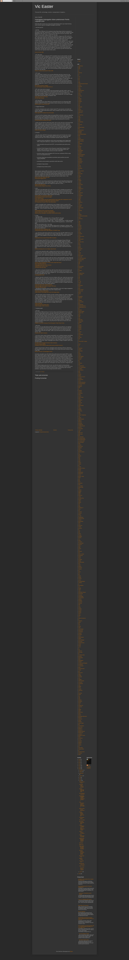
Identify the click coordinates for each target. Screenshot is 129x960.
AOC (79, 104)
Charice (79, 194)
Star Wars (80, 634)
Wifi (79, 724)
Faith (79, 262)
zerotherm (80, 753)
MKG (79, 457)
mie (79, 453)
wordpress (80, 734)
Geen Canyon (80, 289)
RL (78, 584)
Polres (79, 558)
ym (78, 750)
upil (79, 695)
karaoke (79, 374)
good (79, 303)
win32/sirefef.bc (81, 725)
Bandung (80, 131)
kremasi (79, 395)
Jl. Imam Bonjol (81, 365)
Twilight (79, 686)
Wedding (80, 721)
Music (79, 481)
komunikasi (80, 393)
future (79, 280)
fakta (79, 263)
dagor (79, 222)
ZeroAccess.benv (81, 751)
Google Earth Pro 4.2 (82, 307)
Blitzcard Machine (81, 154)
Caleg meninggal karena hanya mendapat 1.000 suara (45, 286)
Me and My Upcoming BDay (81, 822)
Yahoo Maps (80, 747)
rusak (79, 590)
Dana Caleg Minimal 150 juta (40, 263)
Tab (79, 649)
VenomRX (80, 701)
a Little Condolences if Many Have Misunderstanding (81, 827)
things (79, 667)
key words (80, 385)
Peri (79, 539)
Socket (79, 626)
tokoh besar (80, 672)
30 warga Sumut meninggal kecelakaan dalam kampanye (46, 342)
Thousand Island (81, 668)
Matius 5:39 (80, 432)
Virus (79, 708)
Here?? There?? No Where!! (81, 832)
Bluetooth (80, 160)
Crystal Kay (80, 218)
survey (79, 646)
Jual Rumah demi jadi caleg (40, 267)
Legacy (79, 408)
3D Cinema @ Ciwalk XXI (81, 794)
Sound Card (80, 630)
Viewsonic (80, 706)
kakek (79, 372)
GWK (79, 316)
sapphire (79, 599)
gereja (79, 293)
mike (79, 454)
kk (78, 389)
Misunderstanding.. (81, 856)
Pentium (79, 537)
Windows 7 (80, 728)
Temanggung (80, 660)
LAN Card (80, 402)
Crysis (79, 217)
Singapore (80, 620)
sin (78, 619)
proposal (79, 569)
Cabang (79, 180)
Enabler (79, 250)
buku (79, 177)
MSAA (79, 477)
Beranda (55, 430)
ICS (79, 345)
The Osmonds (80, 665)
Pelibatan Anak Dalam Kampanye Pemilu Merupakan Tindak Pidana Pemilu (49, 323)
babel (79, 120)
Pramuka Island (81, 562)
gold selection (80, 301)
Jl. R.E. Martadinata (81, 367)
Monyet (79, 469)
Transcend (80, 682)
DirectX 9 (80, 228)
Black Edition (80, 150)
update (79, 694)
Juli (80, 777)
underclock (80, 690)
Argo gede (80, 106)
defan (79, 224)
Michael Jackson (81, 451)
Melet (79, 443)
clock (79, 203)
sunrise (79, 644)
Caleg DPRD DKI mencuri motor (41, 266)
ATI (78, 113)
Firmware (80, 270)
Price (79, 563)
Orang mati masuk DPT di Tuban (41, 96)
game (79, 284)
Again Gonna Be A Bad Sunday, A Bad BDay (81, 847)
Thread (79, 669)
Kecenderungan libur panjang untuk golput (43, 120)
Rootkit (79, 588)
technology (80, 652)
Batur (79, 135)
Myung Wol (80, 483)
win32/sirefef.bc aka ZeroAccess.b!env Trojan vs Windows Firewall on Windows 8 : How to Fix (86, 918)
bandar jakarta (81, 130)
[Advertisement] (54, 418)
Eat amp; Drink (81, 241)
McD (79, 435)
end (79, 251)
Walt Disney (80, 712)
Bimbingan (80, 143)
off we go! (81, 842)
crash (79, 213)
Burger (79, 179)
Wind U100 (80, 727)
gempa (79, 292)
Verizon (79, 702)
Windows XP (80, 732)
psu (79, 570)
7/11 (79, 81)
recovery (79, 578)
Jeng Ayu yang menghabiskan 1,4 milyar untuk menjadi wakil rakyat (48, 262)
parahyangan (80, 521)
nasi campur (80, 485)
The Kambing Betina (81, 818)
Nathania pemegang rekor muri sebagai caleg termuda (45, 248)
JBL (79, 360)
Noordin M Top (81, 498)
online (79, 509)
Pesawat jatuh (80, 543)
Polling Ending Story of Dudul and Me (81, 814)
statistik (79, 638)
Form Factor (80, 274)
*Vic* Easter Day (81, 861)
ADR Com (80, 91)
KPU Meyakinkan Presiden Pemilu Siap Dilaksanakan (45, 201)
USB (79, 697)
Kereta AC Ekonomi (81, 382)
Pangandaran (80, 517)
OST (79, 510)
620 (79, 79)
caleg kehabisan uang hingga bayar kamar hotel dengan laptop (47, 292)
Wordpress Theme (81, 735)
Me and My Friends (81, 439)
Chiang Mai (80, 195)
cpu (79, 211)
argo (79, 105)
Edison (79, 247)
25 (78, 71)
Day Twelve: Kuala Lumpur (84, 939)
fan (78, 265)
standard (79, 633)
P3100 (79, 514)
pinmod (79, 548)
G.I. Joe (79, 281)
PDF (79, 532)
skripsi (79, 622)
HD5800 (79, 327)
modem (79, 462)
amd (79, 97)
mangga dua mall (81, 425)
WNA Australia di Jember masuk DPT (42, 104)
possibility (80, 559)
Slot (79, 623)
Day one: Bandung (81, 911)
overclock (80, 511)
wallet (79, 710)
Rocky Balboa (80, 585)
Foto (79, 275)
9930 (79, 82)
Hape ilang (80, 319)
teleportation (80, 657)
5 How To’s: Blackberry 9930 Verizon (85, 899)
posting (79, 560)
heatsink (79, 331)
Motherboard (80, 472)
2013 (79, 762)
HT (78, 340)
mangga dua (80, 424)
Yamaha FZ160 (81, 749)
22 (78, 70)
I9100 (79, 344)
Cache (79, 181)
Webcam (79, 717)
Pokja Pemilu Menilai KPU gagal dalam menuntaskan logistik (47, 200)
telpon (79, 659)
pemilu (79, 533)
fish (79, 271)
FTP (79, 278)
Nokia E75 (80, 495)
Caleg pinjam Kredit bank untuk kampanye (43, 265)
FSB (79, 277)
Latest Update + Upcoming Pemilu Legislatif (81, 867)
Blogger (71, 951)
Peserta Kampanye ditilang (40, 344)
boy (79, 169)
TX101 (79, 687)
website (79, 720)
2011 (79, 765)
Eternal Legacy (81, 259)
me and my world (81, 440)
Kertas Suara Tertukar (39, 198)
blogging (79, 158)
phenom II (80, 544)
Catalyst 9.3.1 (80, 188)
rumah (79, 589)
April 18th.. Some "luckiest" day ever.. (81, 786)
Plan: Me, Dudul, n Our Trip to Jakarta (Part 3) (81, 852)
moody (79, 470)
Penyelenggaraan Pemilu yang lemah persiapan (44, 210)
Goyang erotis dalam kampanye (41, 332)
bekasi (79, 138)
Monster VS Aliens (81, 468)
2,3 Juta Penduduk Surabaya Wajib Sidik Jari (44, 86)
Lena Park (80, 410)
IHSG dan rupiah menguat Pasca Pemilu (43, 185)
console (79, 206)
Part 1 (79, 524)
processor (80, 567)
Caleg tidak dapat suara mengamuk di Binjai (43, 284)
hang (79, 318)
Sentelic (79, 611)
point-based (80, 555)
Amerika (79, 98)
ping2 (79, 547)
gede (79, 288)
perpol (79, 540)
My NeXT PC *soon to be (81, 864)
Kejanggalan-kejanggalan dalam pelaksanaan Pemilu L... (82, 798)
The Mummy (80, 664)
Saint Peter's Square (82, 592)
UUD (79, 698)
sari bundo (80, 601)
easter (79, 240)
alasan (79, 94)
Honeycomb (80, 334)
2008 (79, 873)
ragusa (79, 575)
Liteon (79, 413)
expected (80, 260)
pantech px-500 (81, 518)
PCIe (79, 530)
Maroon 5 (80, 427)
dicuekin (79, 226)
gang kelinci (80, 285)
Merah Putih (80, 446)
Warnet (79, 714)
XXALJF (79, 743)
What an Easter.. (81, 859)
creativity (79, 214)
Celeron (79, 190)
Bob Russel (80, 161)
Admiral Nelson (81, 90)
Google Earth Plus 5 (82, 305)
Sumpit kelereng (81, 642)
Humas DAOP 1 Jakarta (82, 341)
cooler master (80, 207)
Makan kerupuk (81, 419)
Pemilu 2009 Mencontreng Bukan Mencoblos (43, 195)
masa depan (80, 428)
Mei (80, 778)
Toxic (79, 678)
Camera (79, 183)
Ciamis (79, 198)
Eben (79, 243)
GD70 (79, 286)
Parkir (79, 522)
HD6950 (79, 329)
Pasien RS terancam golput (40, 130)
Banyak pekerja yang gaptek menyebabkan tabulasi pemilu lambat (48, 213)
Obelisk (79, 502)
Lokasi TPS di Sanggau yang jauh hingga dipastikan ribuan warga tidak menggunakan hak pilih (53, 199)
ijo (78, 346)
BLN (79, 157)
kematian (80, 378)
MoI (79, 465)
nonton (79, 496)
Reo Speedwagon (81, 581)
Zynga (79, 754)
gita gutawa (80, 296)
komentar (80, 390)
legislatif (79, 409)
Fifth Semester (81, 266)
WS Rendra (80, 738)
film (79, 269)
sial (79, 616)
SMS (79, 624)
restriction (80, 582)
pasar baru (80, 525)
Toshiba (79, 675)
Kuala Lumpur (80, 397)
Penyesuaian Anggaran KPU (40, 178)
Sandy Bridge (80, 596)
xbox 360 (80, 740)
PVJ (79, 573)
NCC (79, 488)
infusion (79, 349)
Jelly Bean (80, 363)
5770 (79, 76)
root (79, 586)
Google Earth (80, 304)
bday (79, 136)
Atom (79, 116)
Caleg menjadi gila (38, 303)
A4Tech (79, 85)
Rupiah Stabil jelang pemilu (40, 184)
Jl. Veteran (80, 368)
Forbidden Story (81, 273)
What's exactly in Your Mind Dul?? (82, 809)
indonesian (80, 348)
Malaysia (80, 421)
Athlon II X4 (80, 112)
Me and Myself (81, 442)
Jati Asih (79, 359)
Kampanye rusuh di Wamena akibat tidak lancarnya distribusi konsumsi (49, 345)
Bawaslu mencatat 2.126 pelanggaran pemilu (43, 351)
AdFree (79, 89)
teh (78, 653)
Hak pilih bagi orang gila (39, 97)
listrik (79, 412)
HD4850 (79, 325)
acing (79, 87)
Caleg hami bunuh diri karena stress (42, 304)
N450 (79, 484)
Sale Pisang (80, 593)
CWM (79, 221)
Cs (78, 220)
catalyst (79, 187)
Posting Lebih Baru (38, 430)
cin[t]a (79, 199)
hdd (79, 330)
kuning (79, 401)
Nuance (79, 499)
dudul (79, 237)
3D (78, 74)
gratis (79, 314)
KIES (79, 387)
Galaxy (79, 282)
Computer (80, 205)
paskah (79, 526)
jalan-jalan (80, 357)
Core (79, 209)
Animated (80, 101)
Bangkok (79, 132)
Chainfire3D (80, 192)
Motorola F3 (80, 473)
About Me (80, 86)
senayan (79, 608)
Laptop (79, 404)
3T (78, 75)
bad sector (80, 124)
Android (79, 100)
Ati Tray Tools (80, 115)
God (79, 299)
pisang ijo (80, 551)
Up (78, 691)
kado (79, 371)
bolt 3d (79, 165)
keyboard (80, 386)
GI (78, 295)
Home (79, 61)
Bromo (79, 172)
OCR (79, 503)
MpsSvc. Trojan (81, 476)
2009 (79, 67)
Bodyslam (80, 162)
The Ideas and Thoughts (82, 663)
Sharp (79, 615)
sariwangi (80, 603)
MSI (79, 479)
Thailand (79, 661)
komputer (80, 391)
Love (79, 416)
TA (78, 648)
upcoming (80, 693)
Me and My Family (81, 438)
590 (79, 78)
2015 (79, 760)
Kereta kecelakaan (81, 383)
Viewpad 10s (80, 705)
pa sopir (79, 515)
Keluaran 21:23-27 (81, 376)
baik (79, 125)
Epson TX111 (80, 255)
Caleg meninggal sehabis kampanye (42, 305)
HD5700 (79, 326)
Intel (79, 352)
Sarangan (80, 600)
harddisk (79, 322)
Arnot (79, 108)
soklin (79, 627)
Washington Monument (82, 716)
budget (79, 176)
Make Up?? (81, 844)
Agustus (81, 775)
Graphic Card (80, 312)
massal (79, 430)
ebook (79, 244)
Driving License (81, 236)
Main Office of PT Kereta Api (83, 905)
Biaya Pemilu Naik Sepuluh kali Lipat (42, 177)
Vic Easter (44, 6)
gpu (79, 308)
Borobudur (80, 168)
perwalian (80, 541)
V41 (89, 765)
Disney (79, 229)
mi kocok (79, 450)
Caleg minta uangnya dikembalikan (42, 290)
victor (79, 704)
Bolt (79, 164)
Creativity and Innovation (82, 215)
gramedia (80, 310)
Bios (79, 145)
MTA (79, 480)
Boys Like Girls (81, 170)
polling (79, 556)
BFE (79, 142)
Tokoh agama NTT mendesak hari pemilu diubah (44, 112)
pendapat (80, 536)
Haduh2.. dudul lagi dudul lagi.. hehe (81, 790)
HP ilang (79, 337)
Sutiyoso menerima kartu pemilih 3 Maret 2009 (44, 70)
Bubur (79, 175)
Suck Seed (80, 641)
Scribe (79, 607)
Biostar (79, 147)
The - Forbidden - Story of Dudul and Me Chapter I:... (82, 804)
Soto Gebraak (80, 629)
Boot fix (79, 166)
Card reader (80, 184)
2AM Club (80, 72)
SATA (79, 604)
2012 (79, 764)
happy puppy (80, 320)
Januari (80, 871)
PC (78, 529)
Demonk (79, 225)
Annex (79, 102)
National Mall (80, 487)
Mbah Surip (80, 434)
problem (79, 566)
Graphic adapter (81, 311)
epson (79, 254)
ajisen (79, 93)
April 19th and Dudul (81, 782)
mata (79, 431)
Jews (79, 364)
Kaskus (79, 375)
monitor (79, 466)
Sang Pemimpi (81, 597)
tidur (79, 671)
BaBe (79, 119)
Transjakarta (80, 683)
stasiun (79, 635)
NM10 (79, 494)
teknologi (80, 656)
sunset (79, 645)
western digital (81, 723)
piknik (79, 545)
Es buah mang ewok (82, 258)
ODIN (79, 506)
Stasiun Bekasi (81, 637)
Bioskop (79, 146)
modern (79, 464)
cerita (79, 191)
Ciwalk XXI (80, 202)
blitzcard (79, 153)
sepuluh (79, 612)
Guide (79, 315)
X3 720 (79, 739)
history (79, 333)
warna (79, 713)
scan (79, 605)
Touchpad (80, 676)
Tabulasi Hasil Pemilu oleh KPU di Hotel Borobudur (45, 211)
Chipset (79, 196)
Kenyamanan (80, 379)
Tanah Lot (80, 650)
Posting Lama (70, 430)
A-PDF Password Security (83, 83)
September (81, 773)
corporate (80, 210)
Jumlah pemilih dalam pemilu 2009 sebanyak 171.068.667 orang (47, 230)
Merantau (80, 447)
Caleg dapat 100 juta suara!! (40, 287)
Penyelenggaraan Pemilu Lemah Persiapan (43, 197)
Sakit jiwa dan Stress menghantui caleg (42, 229)
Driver (79, 235)
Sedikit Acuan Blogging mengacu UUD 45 (81, 840)
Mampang (80, 423)
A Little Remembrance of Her (81, 835)
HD (78, 323)
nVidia (79, 500)
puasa (79, 571)
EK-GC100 (80, 248)
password (80, 528)
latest (79, 406)
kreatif (79, 394)
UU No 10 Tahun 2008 (39, 52)
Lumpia (79, 417)
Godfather (80, 300)
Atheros (79, 109)
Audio (79, 117)
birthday (79, 149)
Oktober (81, 771)
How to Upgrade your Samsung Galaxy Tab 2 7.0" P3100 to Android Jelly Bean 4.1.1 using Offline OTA (86, 926)
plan (79, 552)
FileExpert (80, 267)
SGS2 (79, 614)
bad (79, 123)
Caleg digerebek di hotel (39, 274)
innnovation (80, 350)
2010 (79, 68)
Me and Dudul (80, 436)
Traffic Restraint (81, 680)
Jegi (79, 361)
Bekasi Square (81, 139)
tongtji (79, 674)
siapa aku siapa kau (82, 618)
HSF (79, 338)
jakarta (79, 355)
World (79, 736)
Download (80, 233)
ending (79, 252)
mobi (79, 458)
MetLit (79, 449)
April (80, 780)
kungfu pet (80, 400)
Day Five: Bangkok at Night (84, 933)
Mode (79, 461)
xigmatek (80, 742)
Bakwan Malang (81, 127)
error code (80, 256)
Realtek (79, 577)
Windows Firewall (81, 731)
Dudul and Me (80, 239)
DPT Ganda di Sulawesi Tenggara (41, 85)
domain (79, 232)
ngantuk (79, 491)
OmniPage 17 (80, 507)
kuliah (79, 398)
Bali (79, 128)
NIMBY (79, 492)
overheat (79, 513)
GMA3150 (80, 297)
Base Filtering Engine (82, 134)
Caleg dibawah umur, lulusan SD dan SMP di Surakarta (45, 237)
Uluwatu (79, 689)
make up (79, 420)
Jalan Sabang (80, 356)
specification (80, 631)
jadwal (79, 353)
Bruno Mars (80, 173)
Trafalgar (80, 679)
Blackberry (80, 151)
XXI (79, 746)
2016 (79, 759)
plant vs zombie (81, 554)
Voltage (79, 709)
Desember (81, 770)
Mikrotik (79, 455)
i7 (78, 342)
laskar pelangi (80, 405)
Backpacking (80, 121)
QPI (79, 574)
